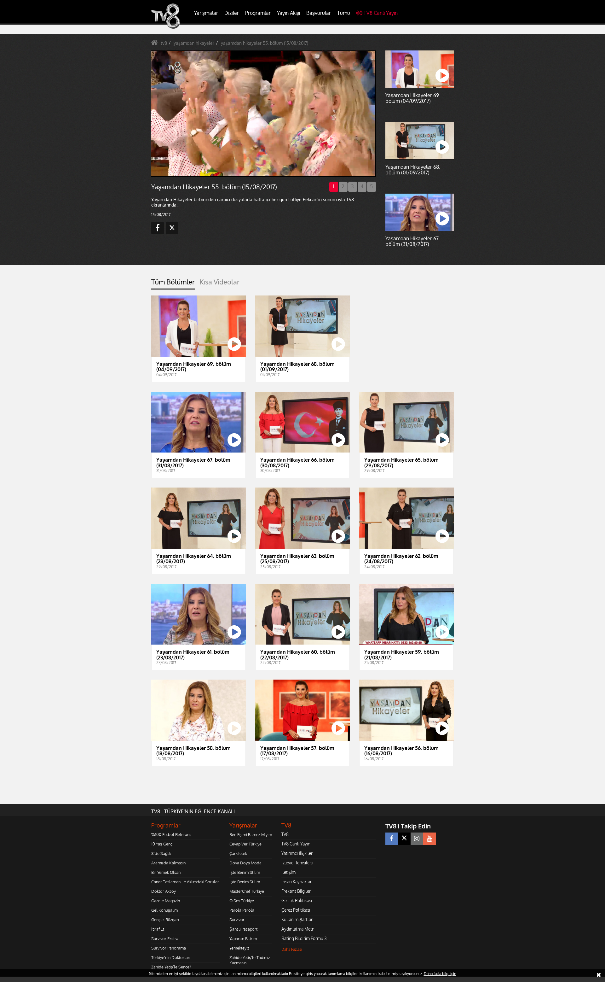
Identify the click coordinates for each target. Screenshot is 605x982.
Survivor (237, 919)
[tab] (173, 283)
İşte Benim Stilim (244, 872)
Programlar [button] (258, 13)
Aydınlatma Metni (298, 929)
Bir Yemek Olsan (166, 872)
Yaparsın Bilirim (243, 938)
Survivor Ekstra (164, 938)
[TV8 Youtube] (429, 839)
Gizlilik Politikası (296, 900)
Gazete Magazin (165, 900)
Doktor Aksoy (163, 891)
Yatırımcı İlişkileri (297, 853)
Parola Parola (241, 910)
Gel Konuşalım (164, 910)
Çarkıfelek (238, 853)
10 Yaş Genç (161, 843)
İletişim (288, 872)
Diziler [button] (231, 13)
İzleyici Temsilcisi (297, 862)
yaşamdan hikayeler (194, 43)
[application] (263, 113)
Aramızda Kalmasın (168, 862)
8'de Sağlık (161, 853)
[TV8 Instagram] (417, 839)
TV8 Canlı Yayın (381, 13)
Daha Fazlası (291, 949)
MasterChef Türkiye (246, 891)
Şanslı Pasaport (243, 929)
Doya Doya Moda (245, 862)
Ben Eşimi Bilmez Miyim (250, 834)
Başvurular (318, 13)
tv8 (164, 43)
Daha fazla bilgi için (440, 973)
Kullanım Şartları (297, 919)
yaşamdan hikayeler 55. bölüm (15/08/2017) (264, 43)
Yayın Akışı (288, 13)
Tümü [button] (343, 13)
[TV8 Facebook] (391, 839)
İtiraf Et (157, 929)
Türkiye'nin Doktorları (170, 957)
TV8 (285, 834)
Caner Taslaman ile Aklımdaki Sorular (185, 881)
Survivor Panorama (168, 947)
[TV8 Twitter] (404, 839)
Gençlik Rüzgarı (165, 919)
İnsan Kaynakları (297, 881)
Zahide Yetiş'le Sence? (171, 966)
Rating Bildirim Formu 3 (304, 938)
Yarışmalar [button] (206, 13)
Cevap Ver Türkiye (245, 843)
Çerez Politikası (295, 910)
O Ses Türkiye (241, 900)
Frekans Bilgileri (296, 891)
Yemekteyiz (239, 947)
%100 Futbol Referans (171, 834)
